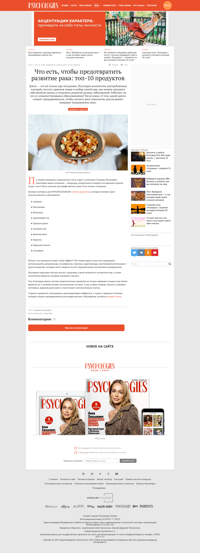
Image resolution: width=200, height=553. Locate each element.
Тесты (167, 5)
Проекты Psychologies (146, 483)
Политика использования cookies (89, 483)
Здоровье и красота (78, 109)
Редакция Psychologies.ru (43, 310)
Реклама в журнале (86, 479)
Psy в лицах (138, 5)
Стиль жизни (124, 5)
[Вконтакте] (100, 474)
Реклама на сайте (68, 479)
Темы (96, 5)
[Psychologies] (43, 5)
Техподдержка (99, 488)
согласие (85, 448)
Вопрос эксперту (104, 479)
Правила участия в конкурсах (138, 479)
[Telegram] (91, 474)
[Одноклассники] (108, 474)
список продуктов (81, 191)
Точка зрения (85, 5)
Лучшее (64, 5)
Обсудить (115, 65)
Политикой (84, 452)
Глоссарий (152, 5)
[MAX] (83, 474)
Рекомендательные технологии (120, 483)
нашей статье (114, 296)
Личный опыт (109, 5)
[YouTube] (116, 474)
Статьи (73, 5)
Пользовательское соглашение (58, 483)
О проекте (53, 479)
